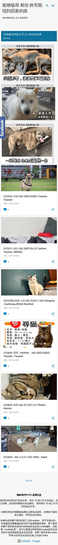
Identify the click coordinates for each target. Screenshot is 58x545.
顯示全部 (6, 38)
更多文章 (29, 480)
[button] (53, 209)
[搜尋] (47, 5)
